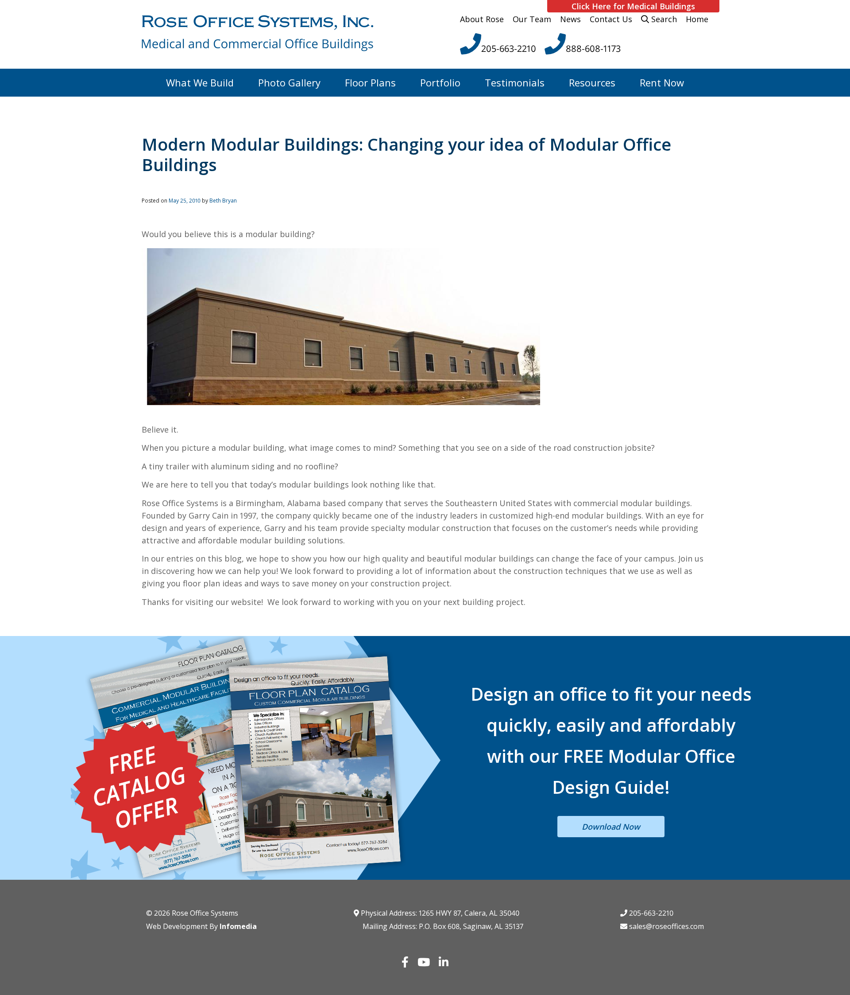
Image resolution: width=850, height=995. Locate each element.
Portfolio (440, 82)
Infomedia (238, 926)
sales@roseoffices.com (665, 926)
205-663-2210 (650, 913)
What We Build (200, 82)
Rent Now (662, 82)
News (570, 19)
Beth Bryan (223, 200)
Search (663, 19)
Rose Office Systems (205, 913)
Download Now (611, 826)
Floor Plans (370, 82)
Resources (592, 82)
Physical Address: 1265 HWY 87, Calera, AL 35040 (439, 913)
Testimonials (515, 82)
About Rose (482, 19)
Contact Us (611, 19)
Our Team (532, 19)
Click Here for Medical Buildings (633, 6)
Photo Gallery (289, 82)
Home (697, 19)
